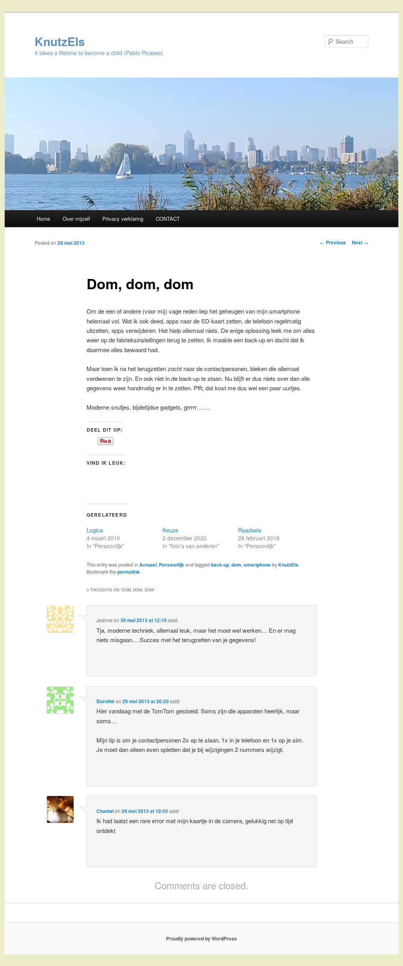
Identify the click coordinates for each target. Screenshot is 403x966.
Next (360, 242)
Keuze (170, 530)
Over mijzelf (76, 218)
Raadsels (249, 530)
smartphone (257, 564)
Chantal (105, 811)
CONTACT (168, 218)
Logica (95, 530)
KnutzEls (60, 41)
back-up (220, 564)
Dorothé (105, 701)
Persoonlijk (171, 564)
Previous (333, 242)
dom (236, 564)
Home (43, 218)
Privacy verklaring (122, 218)
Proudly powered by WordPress (201, 938)
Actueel (148, 564)
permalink (128, 571)
